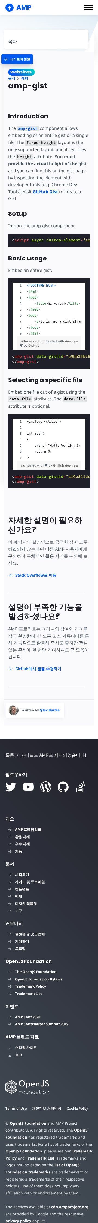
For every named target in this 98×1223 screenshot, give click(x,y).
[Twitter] (10, 786)
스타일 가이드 (26, 1047)
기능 (18, 851)
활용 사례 (22, 836)
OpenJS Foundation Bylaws (38, 979)
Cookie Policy (77, 1108)
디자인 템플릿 (26, 903)
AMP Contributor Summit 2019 (41, 1024)
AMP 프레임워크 (28, 829)
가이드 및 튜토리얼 (30, 881)
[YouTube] (28, 786)
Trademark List (28, 993)
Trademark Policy (30, 986)
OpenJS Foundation (28, 1123)
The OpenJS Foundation (36, 971)
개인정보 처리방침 (46, 1108)
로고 (18, 1054)
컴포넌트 (22, 889)
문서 (11, 78)
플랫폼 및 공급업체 (30, 933)
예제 (24, 78)
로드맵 (20, 948)
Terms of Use (16, 1108)
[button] (88, 7)
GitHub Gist (45, 192)
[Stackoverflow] (80, 786)
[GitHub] (63, 786)
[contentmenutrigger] (46, 39)
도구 (18, 910)
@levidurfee (50, 710)
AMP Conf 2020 (27, 1016)
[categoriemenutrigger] (17, 59)
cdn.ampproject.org (69, 1206)
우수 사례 (22, 843)
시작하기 (22, 874)
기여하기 (22, 941)
